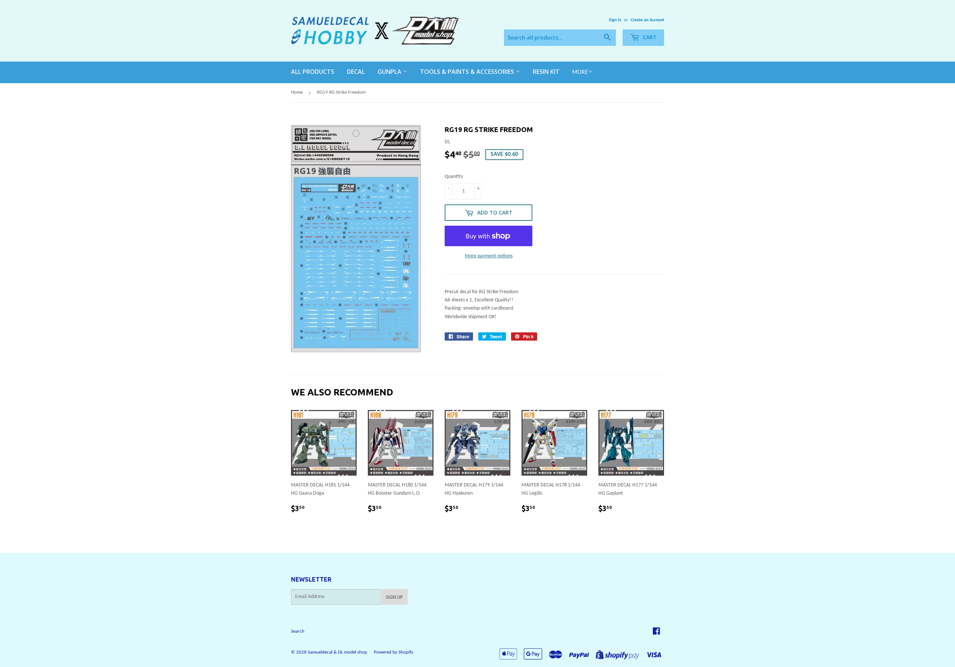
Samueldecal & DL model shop (337, 652)
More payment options (489, 256)
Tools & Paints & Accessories (468, 72)
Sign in (615, 20)
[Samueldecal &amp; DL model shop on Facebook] (656, 632)
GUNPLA (390, 72)
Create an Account (647, 20)
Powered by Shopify (393, 652)
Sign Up (394, 597)
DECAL (356, 72)
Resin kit (546, 72)
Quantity (454, 176)
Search (297, 631)
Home (297, 92)
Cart (649, 37)
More (580, 72)
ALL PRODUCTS (312, 72)
